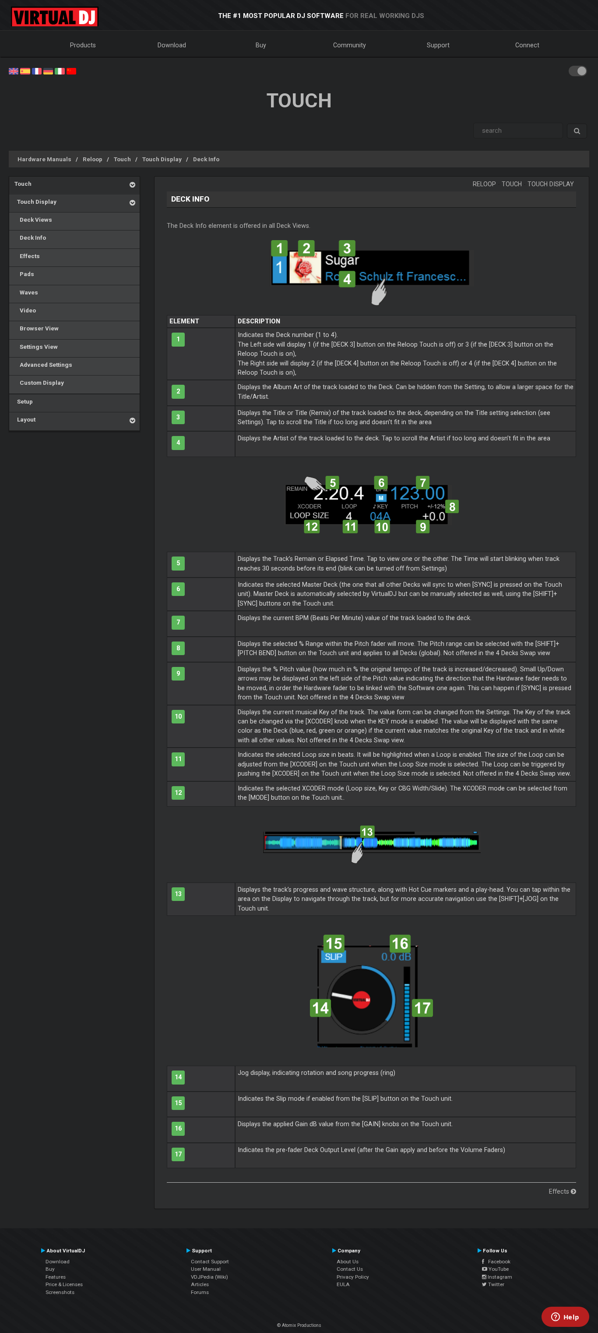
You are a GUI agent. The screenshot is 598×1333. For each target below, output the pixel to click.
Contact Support (210, 1262)
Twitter (495, 1284)
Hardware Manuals (44, 159)
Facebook (497, 1262)
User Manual (206, 1269)
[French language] (37, 70)
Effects (27, 255)
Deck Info (206, 159)
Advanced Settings (43, 364)
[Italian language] (59, 70)
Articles (200, 1284)
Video (25, 310)
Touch (122, 159)
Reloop (92, 159)
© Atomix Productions (299, 1325)
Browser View (36, 328)
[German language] (48, 70)
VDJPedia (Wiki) (209, 1277)
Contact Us (350, 1269)
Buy (261, 45)
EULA (343, 1284)
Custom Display (39, 382)
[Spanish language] (25, 70)
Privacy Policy (353, 1277)
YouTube (498, 1269)
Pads (24, 273)
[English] (13, 70)
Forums (200, 1292)
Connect (527, 45)
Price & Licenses (64, 1284)
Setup (23, 401)
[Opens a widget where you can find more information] (565, 1318)
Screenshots (60, 1292)
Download (172, 45)
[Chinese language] (71, 70)
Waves (26, 292)
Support (438, 45)
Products (83, 45)
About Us (348, 1262)
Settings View (36, 346)
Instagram (499, 1277)
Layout (24, 419)
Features (56, 1277)
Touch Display (162, 159)
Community (349, 45)
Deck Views (33, 219)
